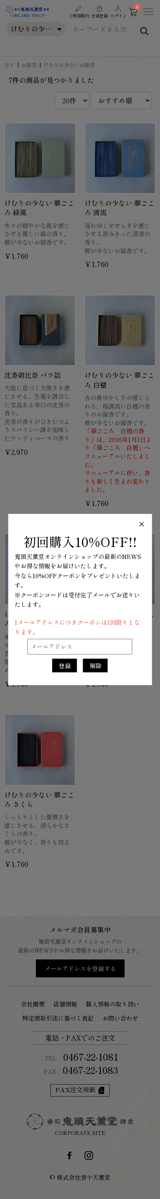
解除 (96, 665)
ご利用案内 (79, 15)
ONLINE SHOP (28, 15)
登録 (65, 665)
